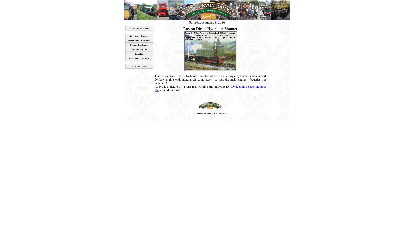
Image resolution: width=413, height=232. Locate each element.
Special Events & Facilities (139, 40)
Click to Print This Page (139, 58)
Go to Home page (139, 66)
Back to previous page (139, 28)
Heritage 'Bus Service (139, 45)
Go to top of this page (139, 36)
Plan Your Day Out (139, 49)
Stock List (139, 54)
